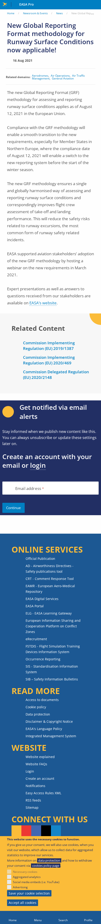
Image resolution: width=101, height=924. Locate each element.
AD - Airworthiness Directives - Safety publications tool (50, 569)
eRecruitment (36, 639)
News (59, 13)
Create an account (40, 778)
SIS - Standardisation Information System (52, 669)
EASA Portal (35, 606)
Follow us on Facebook (36, 831)
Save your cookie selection (29, 893)
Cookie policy (36, 707)
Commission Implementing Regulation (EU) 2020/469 (49, 360)
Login (30, 771)
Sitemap (32, 807)
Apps (96, 5)
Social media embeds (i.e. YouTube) (36, 882)
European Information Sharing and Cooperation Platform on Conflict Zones (53, 626)
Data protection (38, 714)
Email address (28, 488)
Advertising (20, 887)
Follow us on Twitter (46, 831)
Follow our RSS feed (16, 831)
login (38, 465)
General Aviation (63, 78)
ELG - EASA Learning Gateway (49, 613)
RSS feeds (33, 800)
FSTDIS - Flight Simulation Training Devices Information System (53, 649)
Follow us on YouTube (26, 831)
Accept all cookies (22, 902)
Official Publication (40, 558)
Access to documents (42, 699)
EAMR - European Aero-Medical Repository (50, 589)
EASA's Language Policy (44, 728)
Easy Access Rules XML (43, 793)
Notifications (35, 786)
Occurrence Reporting (43, 659)
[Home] (12, 917)
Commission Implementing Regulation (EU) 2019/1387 (49, 345)
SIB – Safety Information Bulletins (52, 679)
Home (10, 13)
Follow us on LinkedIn (56, 831)
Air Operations (60, 76)
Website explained (40, 757)
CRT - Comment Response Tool (50, 578)
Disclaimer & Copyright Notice (49, 721)
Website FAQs (36, 764)
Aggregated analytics (27, 877)
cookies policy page (45, 865)
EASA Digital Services (42, 599)
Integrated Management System (51, 736)
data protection (49, 860)
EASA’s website (43, 303)
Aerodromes (40, 76)
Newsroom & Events (35, 13)
